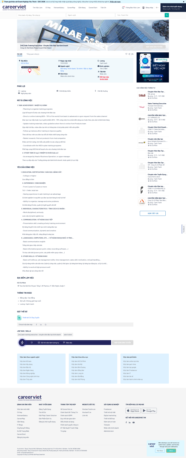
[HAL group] (142, 95)
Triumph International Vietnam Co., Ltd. (155, 106)
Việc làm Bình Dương (78, 367)
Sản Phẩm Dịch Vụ (45, 419)
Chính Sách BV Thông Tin (69, 412)
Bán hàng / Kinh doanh (68, 68)
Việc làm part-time (129, 364)
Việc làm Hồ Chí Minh (78, 361)
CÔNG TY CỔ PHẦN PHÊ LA (156, 188)
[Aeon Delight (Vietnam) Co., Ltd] (142, 143)
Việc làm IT (127, 373)
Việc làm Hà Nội (76, 364)
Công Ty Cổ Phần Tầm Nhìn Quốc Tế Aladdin (157, 200)
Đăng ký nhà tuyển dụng (47, 422)
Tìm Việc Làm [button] (37, 7)
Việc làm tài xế (128, 376)
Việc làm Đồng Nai (77, 370)
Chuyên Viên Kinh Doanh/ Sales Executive (157, 127)
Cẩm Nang (81, 7)
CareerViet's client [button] (154, 177)
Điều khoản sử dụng (67, 422)
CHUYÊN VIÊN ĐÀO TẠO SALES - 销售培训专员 (156, 115)
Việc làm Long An (77, 373)
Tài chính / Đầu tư (82, 68)
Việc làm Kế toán (25, 361)
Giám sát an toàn (110, 422)
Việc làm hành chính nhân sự (133, 379)
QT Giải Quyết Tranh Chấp (69, 428)
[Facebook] (126, 422)
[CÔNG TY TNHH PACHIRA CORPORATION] (142, 131)
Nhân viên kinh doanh (111, 428)
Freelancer (108, 409)
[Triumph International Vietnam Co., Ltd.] (142, 107)
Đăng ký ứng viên (23, 437)
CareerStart (93, 7)
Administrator (109, 431)
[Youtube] (134, 422)
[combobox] (41, 15)
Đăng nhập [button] (149, 7)
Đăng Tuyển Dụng (45, 409)
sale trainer (68, 335)
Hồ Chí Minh (25, 63)
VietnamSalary (59, 7)
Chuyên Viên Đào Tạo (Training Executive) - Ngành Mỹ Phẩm (156, 92)
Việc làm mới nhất (23, 409)
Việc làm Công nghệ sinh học (30, 376)
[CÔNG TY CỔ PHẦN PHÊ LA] (142, 190)
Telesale (107, 425)
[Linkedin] (129, 422)
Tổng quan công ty (33, 54)
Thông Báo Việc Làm (133, 7)
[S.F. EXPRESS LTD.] (142, 119)
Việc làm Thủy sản (26, 379)
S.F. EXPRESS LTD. (154, 118)
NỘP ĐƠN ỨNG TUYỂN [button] (154, 47)
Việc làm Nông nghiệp (27, 373)
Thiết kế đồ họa (109, 419)
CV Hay (48, 7)
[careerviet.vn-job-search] (133, 410)
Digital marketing (110, 415)
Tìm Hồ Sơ (42, 412)
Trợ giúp (63, 431)
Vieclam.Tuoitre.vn (88, 409)
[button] (183, 2)
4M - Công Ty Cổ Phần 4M (156, 165)
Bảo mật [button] (150, 153)
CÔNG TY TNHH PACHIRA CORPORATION (156, 130)
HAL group (151, 94)
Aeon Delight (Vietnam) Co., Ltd (157, 141)
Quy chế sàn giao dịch (67, 419)
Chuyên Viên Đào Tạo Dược (156, 151)
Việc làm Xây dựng (26, 364)
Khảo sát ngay (115, 2)
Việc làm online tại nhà (131, 361)
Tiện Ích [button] (103, 7)
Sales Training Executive (157, 103)
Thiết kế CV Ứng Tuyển (30, 317)
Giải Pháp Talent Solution (48, 415)
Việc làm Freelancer (130, 370)
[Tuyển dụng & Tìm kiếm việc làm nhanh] (14, 7)
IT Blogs (20, 425)
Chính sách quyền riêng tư (69, 425)
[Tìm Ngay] (167, 15)
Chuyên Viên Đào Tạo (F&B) (156, 163)
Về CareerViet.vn (66, 409)
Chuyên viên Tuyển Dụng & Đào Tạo (158, 174)
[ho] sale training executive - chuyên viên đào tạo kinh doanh (39, 335)
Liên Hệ (85, 415)
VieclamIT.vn (86, 412)
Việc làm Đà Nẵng (77, 376)
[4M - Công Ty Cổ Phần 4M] (142, 166)
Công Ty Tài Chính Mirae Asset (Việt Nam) (35, 48)
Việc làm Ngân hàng (26, 370)
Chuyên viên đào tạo (155, 139)
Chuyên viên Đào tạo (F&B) (155, 186)
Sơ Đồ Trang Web (23, 431)
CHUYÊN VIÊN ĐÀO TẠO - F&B (157, 198)
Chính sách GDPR (66, 415)
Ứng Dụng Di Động (23, 428)
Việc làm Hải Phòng (78, 379)
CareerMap (71, 7)
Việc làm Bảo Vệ (25, 367)
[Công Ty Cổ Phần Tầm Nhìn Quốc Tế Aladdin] (142, 202)
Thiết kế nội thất (109, 412)
